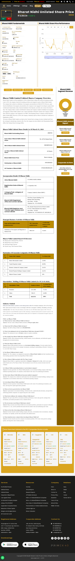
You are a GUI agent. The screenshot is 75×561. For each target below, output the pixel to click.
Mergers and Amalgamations (8, 511)
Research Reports (30, 492)
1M (51, 27)
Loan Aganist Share (6, 497)
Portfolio (28, 487)
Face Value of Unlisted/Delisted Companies (37, 503)
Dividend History (28, 93)
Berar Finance (25, 1)
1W (48, 27)
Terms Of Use (54, 500)
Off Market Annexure (31, 495)
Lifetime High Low (30, 508)
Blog (31, 6)
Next (73, 450)
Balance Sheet (17, 90)
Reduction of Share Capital (8, 508)
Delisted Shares (5, 489)
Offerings (16, 6)
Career (65, 495)
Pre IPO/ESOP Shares (6, 487)
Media (65, 489)
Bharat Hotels (48, 1)
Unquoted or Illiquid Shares (8, 495)
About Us (53, 489)
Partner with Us (67, 497)
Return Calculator (30, 511)
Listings (24, 6)
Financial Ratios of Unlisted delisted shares (37, 506)
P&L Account (28, 90)
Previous (1, 450)
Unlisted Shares (5, 492)
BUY (3, 18)
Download (65, 132)
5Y (67, 27)
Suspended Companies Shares (9, 506)
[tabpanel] (9, 449)
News (65, 487)
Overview (8, 90)
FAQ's (52, 487)
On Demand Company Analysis (9, 500)
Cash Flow (37, 90)
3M (54, 27)
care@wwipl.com (57, 532)
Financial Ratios (47, 90)
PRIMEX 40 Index (55, 506)
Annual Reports (30, 489)
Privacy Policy (54, 495)
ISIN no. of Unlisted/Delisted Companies (36, 500)
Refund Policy (54, 503)
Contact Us (54, 492)
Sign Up (47, 6)
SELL (9, 18)
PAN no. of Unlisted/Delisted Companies (36, 497)
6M (58, 27)
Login (39, 6)
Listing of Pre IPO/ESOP (7, 503)
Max (71, 27)
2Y (64, 27)
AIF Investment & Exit (6, 514)
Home (9, 6)
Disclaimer (53, 497)
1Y (61, 27)
